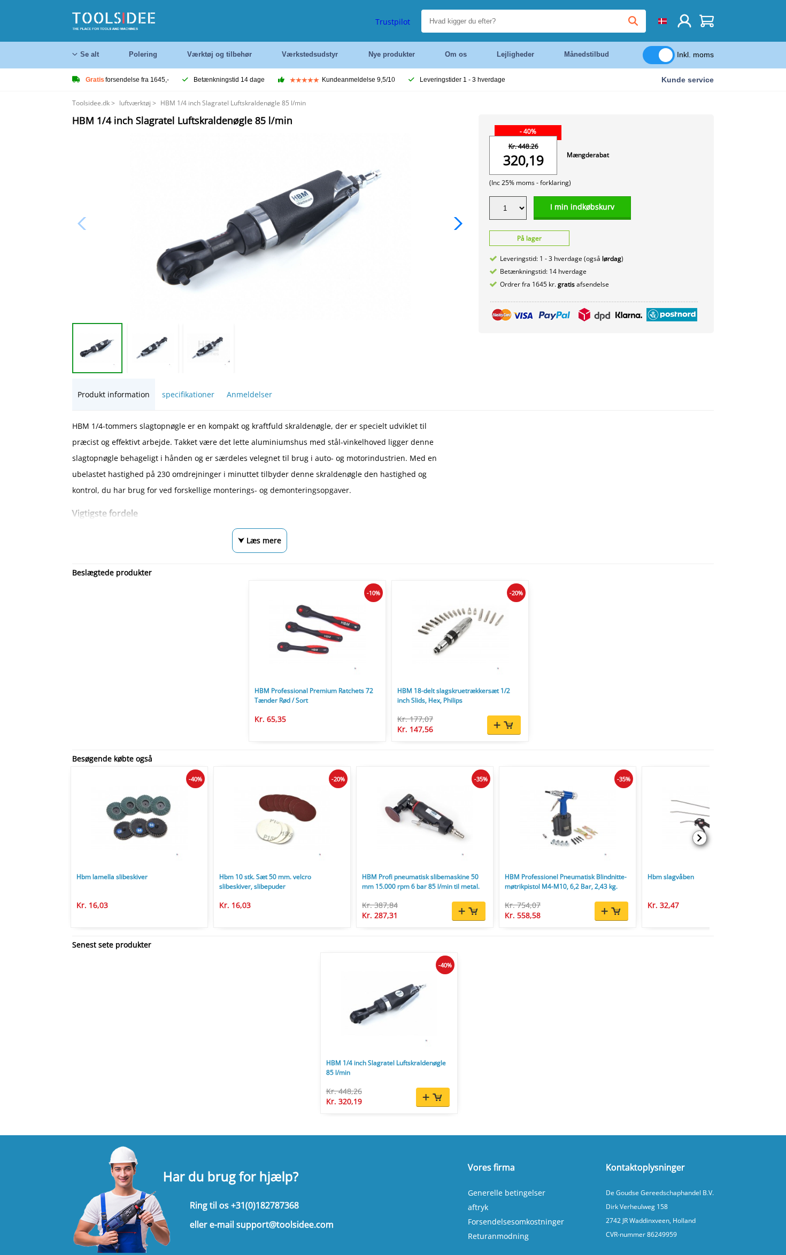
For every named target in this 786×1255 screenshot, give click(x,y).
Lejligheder (515, 54)
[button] (455, 223)
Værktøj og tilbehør (219, 54)
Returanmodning (498, 1236)
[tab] (113, 394)
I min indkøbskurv (582, 207)
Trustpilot (392, 22)
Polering (143, 54)
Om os (456, 54)
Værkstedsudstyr (310, 54)
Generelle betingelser (506, 1193)
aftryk (478, 1207)
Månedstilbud (586, 54)
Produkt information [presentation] (114, 394)
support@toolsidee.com (285, 1224)
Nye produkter (391, 54)
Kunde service (687, 79)
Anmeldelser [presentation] (249, 394)
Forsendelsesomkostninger (516, 1221)
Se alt (89, 54)
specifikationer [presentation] (188, 394)
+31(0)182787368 (265, 1205)
